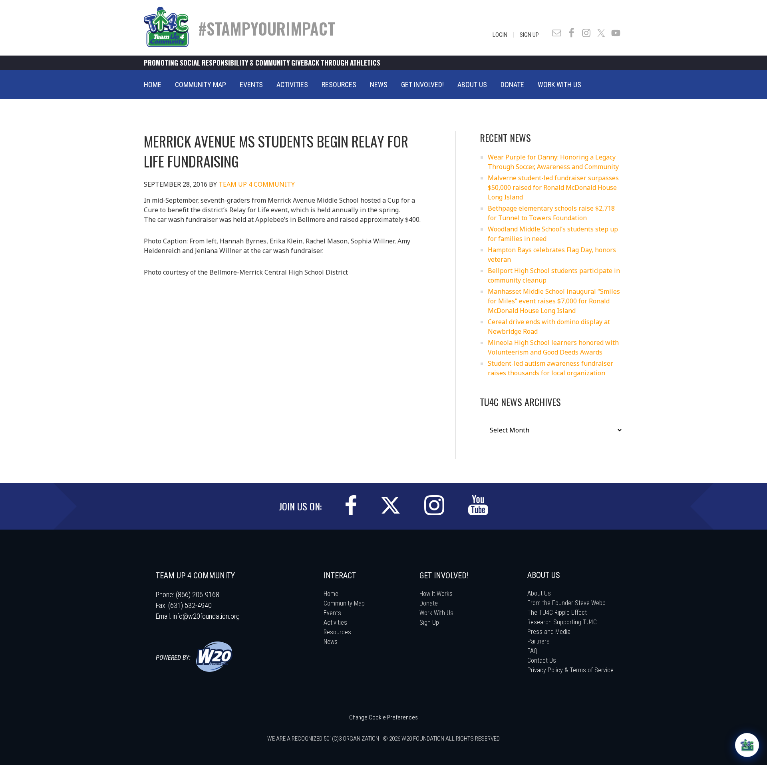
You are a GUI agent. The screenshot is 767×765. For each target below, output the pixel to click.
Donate (428, 603)
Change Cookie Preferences (383, 717)
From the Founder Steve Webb (566, 603)
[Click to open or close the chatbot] (747, 745)
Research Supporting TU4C (562, 622)
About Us (539, 593)
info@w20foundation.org (206, 616)
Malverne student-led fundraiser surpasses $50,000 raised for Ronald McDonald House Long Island (553, 187)
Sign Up (529, 34)
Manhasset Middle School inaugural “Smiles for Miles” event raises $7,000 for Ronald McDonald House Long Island (554, 301)
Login (500, 34)
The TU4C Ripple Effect (557, 612)
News (331, 641)
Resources (337, 632)
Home (331, 594)
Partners (538, 641)
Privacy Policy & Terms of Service (570, 670)
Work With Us (436, 613)
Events (332, 613)
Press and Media (548, 632)
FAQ (532, 651)
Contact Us (541, 660)
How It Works (436, 594)
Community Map (344, 603)
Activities (335, 622)
